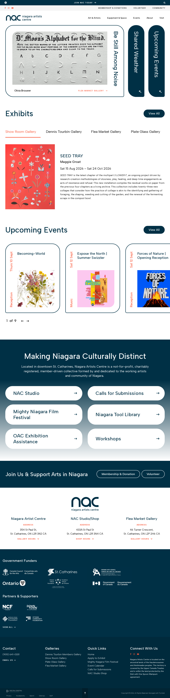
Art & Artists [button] (94, 18)
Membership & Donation (118, 474)
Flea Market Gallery (91, 91)
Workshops (108, 439)
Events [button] (136, 18)
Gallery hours (26, 539)
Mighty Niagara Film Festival (35, 414)
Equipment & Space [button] (117, 18)
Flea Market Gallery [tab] (106, 131)
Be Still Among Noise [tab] (115, 58)
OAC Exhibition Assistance (30, 438)
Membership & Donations (112, 8)
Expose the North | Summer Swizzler (92, 255)
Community (158, 8)
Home (91, 654)
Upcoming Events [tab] (156, 54)
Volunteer (139, 8)
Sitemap (42, 696)
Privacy (8, 696)
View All (154, 113)
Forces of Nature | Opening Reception (152, 255)
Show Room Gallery (56, 658)
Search (32, 696)
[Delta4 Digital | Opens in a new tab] (14, 691)
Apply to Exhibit (96, 658)
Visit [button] (162, 18)
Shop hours (83, 539)
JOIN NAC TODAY (83, 3)
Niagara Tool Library (118, 414)
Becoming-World (31, 253)
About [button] (150, 18)
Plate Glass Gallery (55, 661)
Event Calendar (96, 665)
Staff (51, 696)
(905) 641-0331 (11, 654)
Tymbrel (162, 693)
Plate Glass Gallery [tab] (145, 131)
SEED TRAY (71, 155)
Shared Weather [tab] (136, 52)
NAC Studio (26, 393)
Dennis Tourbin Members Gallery (63, 654)
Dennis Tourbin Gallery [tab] (64, 131)
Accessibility (20, 696)
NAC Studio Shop (97, 673)
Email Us (8, 660)
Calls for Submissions (120, 393)
